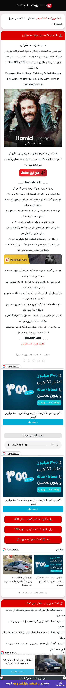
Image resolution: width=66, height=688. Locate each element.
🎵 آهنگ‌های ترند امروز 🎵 (31, 539)
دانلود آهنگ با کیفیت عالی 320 (31, 519)
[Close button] (63, 652)
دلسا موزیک (56, 18)
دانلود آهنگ (22, 5)
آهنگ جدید (41, 18)
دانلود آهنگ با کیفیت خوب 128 (31, 529)
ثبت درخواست (18, 671)
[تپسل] (4, 366)
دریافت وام (33, 422)
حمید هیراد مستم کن (33, 344)
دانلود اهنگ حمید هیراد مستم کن (40, 35)
